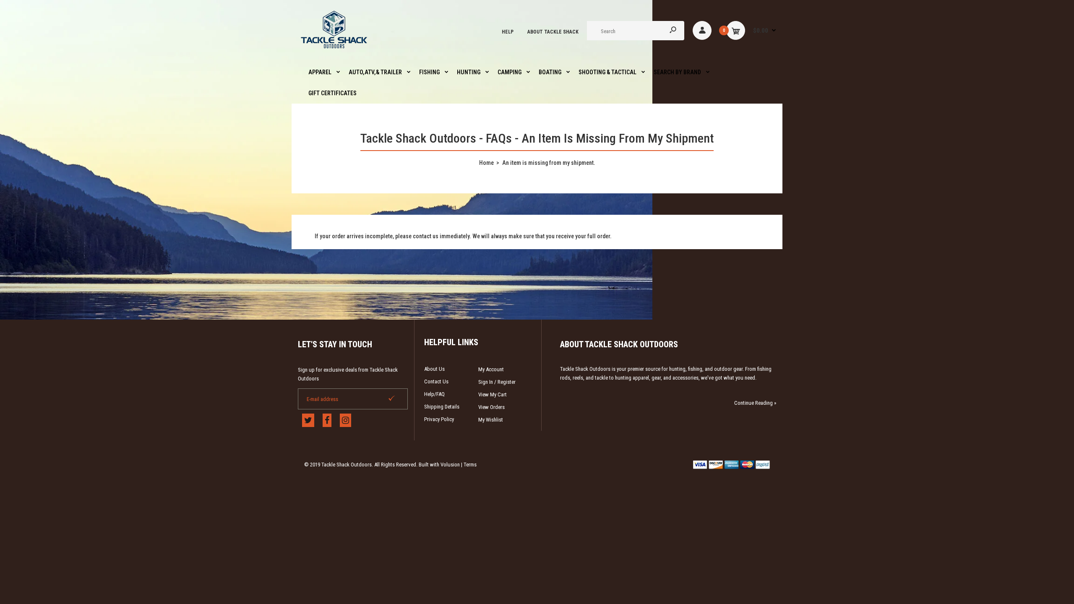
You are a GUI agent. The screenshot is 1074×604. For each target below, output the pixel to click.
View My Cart (492, 394)
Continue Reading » (755, 403)
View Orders (491, 407)
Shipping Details (441, 407)
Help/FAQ (434, 394)
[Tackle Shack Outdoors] (334, 50)
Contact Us (436, 381)
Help (508, 32)
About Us (434, 369)
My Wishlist (490, 420)
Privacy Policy (439, 419)
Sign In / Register (497, 382)
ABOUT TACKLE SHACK (553, 32)
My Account (491, 369)
